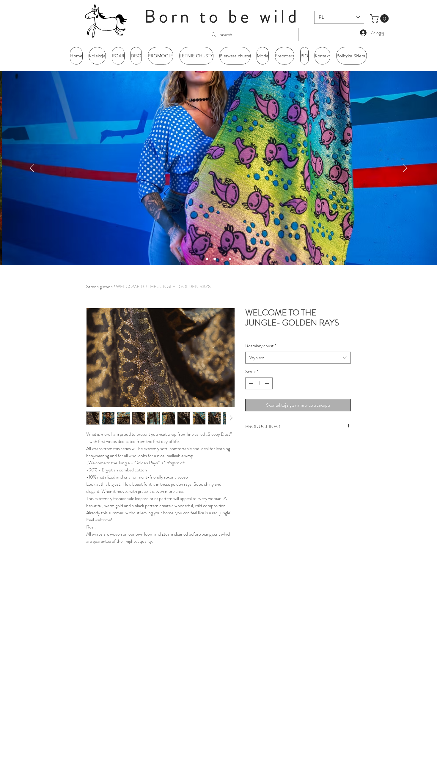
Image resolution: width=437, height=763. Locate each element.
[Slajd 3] (222, 259)
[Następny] (405, 168)
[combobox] (298, 358)
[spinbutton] (258, 383)
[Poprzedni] (32, 168)
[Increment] (267, 383)
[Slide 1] (214, 259)
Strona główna (99, 286)
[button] (380, 18)
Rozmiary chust (260, 345)
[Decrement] (250, 383)
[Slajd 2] (207, 259)
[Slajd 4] (230, 259)
